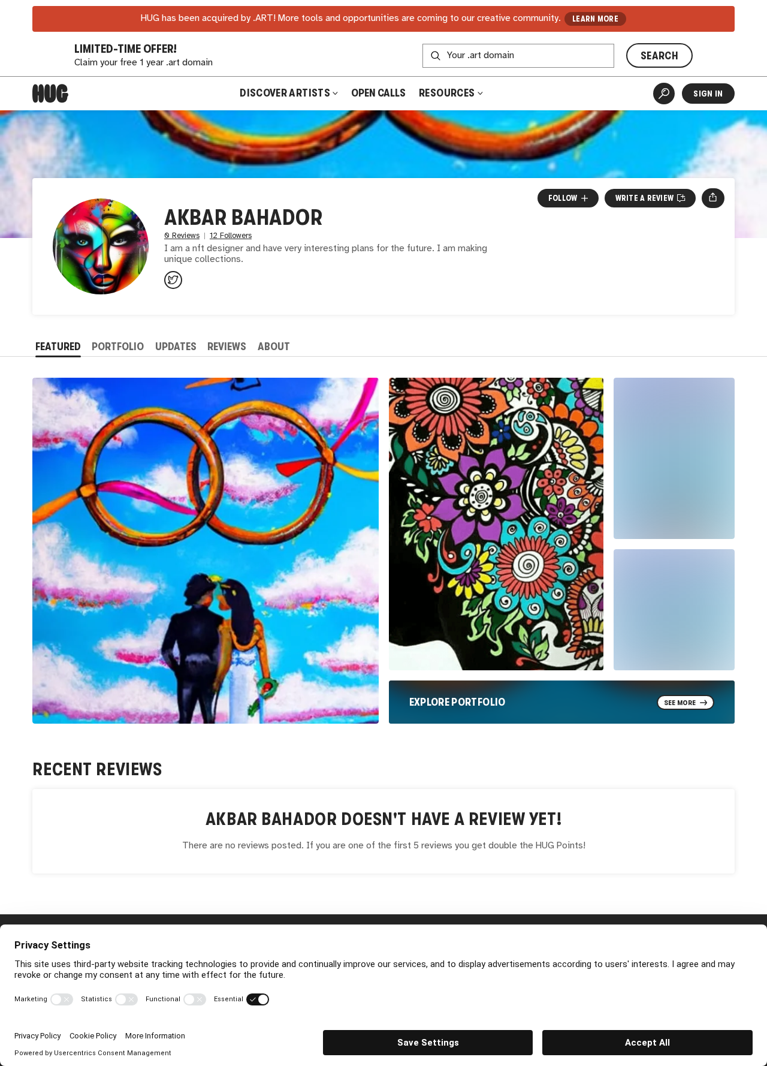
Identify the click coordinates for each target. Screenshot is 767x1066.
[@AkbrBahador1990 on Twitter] (173, 280)
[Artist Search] (664, 93)
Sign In (708, 93)
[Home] (50, 93)
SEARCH (659, 56)
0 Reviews (182, 236)
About (274, 347)
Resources (448, 93)
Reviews (226, 347)
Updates (176, 347)
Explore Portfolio (457, 702)
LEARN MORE (595, 18)
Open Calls (378, 93)
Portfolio (118, 347)
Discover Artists (285, 93)
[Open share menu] (713, 197)
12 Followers (231, 236)
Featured (58, 347)
